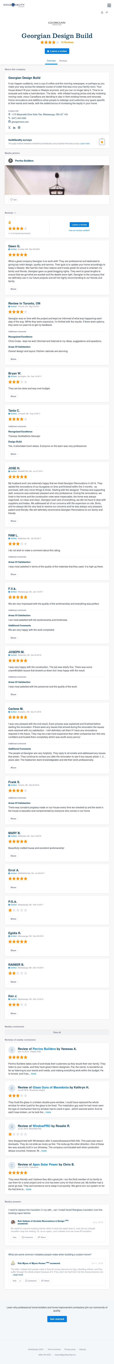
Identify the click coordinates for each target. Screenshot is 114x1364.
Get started (57, 1319)
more (33, 1073)
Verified (13, 249)
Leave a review (58, 51)
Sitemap (82, 1349)
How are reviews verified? (79, 230)
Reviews (63, 60)
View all (57, 1032)
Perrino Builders (24, 160)
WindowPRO (41, 1126)
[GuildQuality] (14, 5)
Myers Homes (38, 1263)
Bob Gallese (24, 1220)
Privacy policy (70, 1349)
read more (18, 1274)
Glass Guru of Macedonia (51, 1087)
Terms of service (54, 1349)
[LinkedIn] (14, 127)
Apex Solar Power (45, 1164)
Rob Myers (23, 1263)
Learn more (85, 143)
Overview (51, 60)
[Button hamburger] (109, 5)
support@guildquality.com (65, 1354)
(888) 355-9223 (44, 1354)
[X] (9, 127)
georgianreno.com (20, 122)
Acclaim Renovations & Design (49, 1220)
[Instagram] (19, 127)
